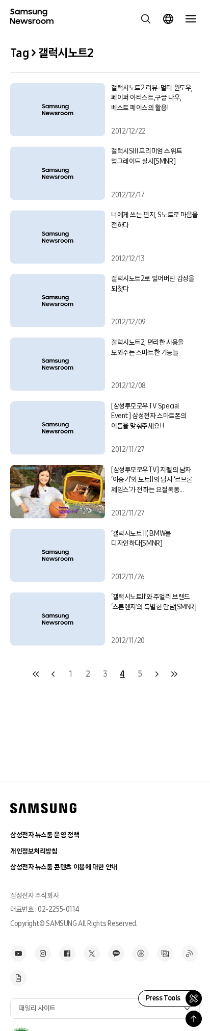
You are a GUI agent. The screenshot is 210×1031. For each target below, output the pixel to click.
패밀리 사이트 (37, 1008)
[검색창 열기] (146, 19)
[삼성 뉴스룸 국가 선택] (168, 19)
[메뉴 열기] (190, 19)
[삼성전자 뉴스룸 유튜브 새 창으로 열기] (18, 953)
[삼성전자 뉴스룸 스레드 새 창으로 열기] (141, 953)
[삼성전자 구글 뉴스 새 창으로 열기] (18, 978)
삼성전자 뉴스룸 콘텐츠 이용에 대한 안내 (63, 867)
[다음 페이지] (157, 674)
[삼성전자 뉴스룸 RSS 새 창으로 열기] (189, 953)
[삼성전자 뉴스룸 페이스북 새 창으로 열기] (67, 953)
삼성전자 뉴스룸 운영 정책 (44, 835)
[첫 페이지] (36, 674)
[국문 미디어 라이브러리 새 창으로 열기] (165, 953)
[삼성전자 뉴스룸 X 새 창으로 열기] (92, 953)
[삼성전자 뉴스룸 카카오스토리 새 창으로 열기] (116, 953)
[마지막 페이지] (174, 674)
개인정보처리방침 (34, 851)
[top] (194, 1019)
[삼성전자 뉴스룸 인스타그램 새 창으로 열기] (43, 953)
